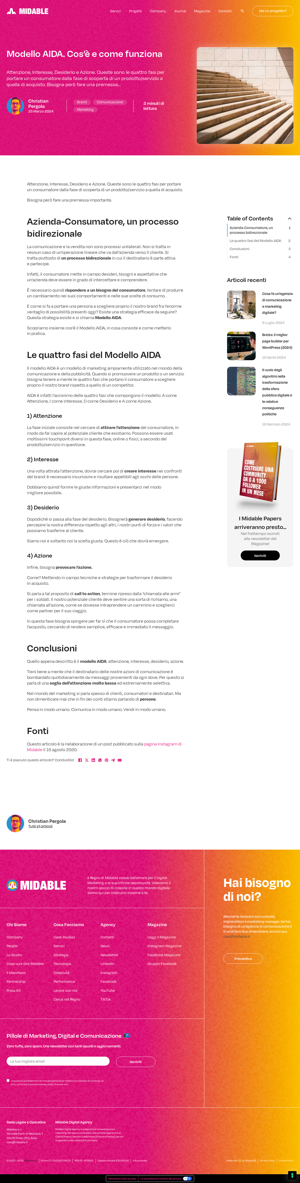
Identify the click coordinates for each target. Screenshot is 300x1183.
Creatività (61, 972)
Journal (180, 11)
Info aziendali (140, 1160)
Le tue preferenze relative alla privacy (161, 1178)
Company (158, 11)
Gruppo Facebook (162, 963)
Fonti (234, 257)
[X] (86, 760)
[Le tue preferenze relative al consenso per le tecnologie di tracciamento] (292, 1175)
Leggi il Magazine (162, 937)
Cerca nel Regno (67, 999)
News (105, 946)
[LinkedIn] (93, 760)
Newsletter (109, 955)
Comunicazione (110, 102)
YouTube (108, 990)
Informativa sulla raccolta (122, 1178)
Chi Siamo (16, 924)
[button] (260, 218)
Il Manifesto (16, 972)
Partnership (16, 981)
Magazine (202, 11)
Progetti (135, 11)
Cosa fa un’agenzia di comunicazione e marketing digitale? (277, 303)
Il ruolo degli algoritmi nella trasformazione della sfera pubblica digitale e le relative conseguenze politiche (277, 391)
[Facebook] (80, 760)
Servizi (115, 11)
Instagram (109, 972)
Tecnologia (62, 963)
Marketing (85, 109)
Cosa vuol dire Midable (25, 963)
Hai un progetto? (273, 11)
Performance (64, 981)
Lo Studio (14, 955)
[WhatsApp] (100, 760)
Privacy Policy (267, 1160)
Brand (82, 102)
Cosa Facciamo (69, 924)
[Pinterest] (106, 760)
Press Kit (14, 990)
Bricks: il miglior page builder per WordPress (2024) (277, 341)
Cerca (243, 11)
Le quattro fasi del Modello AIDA (255, 240)
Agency (108, 924)
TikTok (106, 999)
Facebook (108, 981)
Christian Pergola (38, 103)
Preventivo (243, 958)
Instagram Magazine (164, 946)
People (12, 946)
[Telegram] (113, 760)
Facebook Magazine (164, 955)
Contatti (225, 11)
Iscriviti (260, 555)
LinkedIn (107, 963)
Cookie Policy (286, 1160)
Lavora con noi (65, 990)
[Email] (119, 760)
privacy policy (47, 1084)
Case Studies (64, 937)
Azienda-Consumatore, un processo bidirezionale (251, 230)
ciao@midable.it (236, 936)
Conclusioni (239, 249)
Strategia (61, 955)
